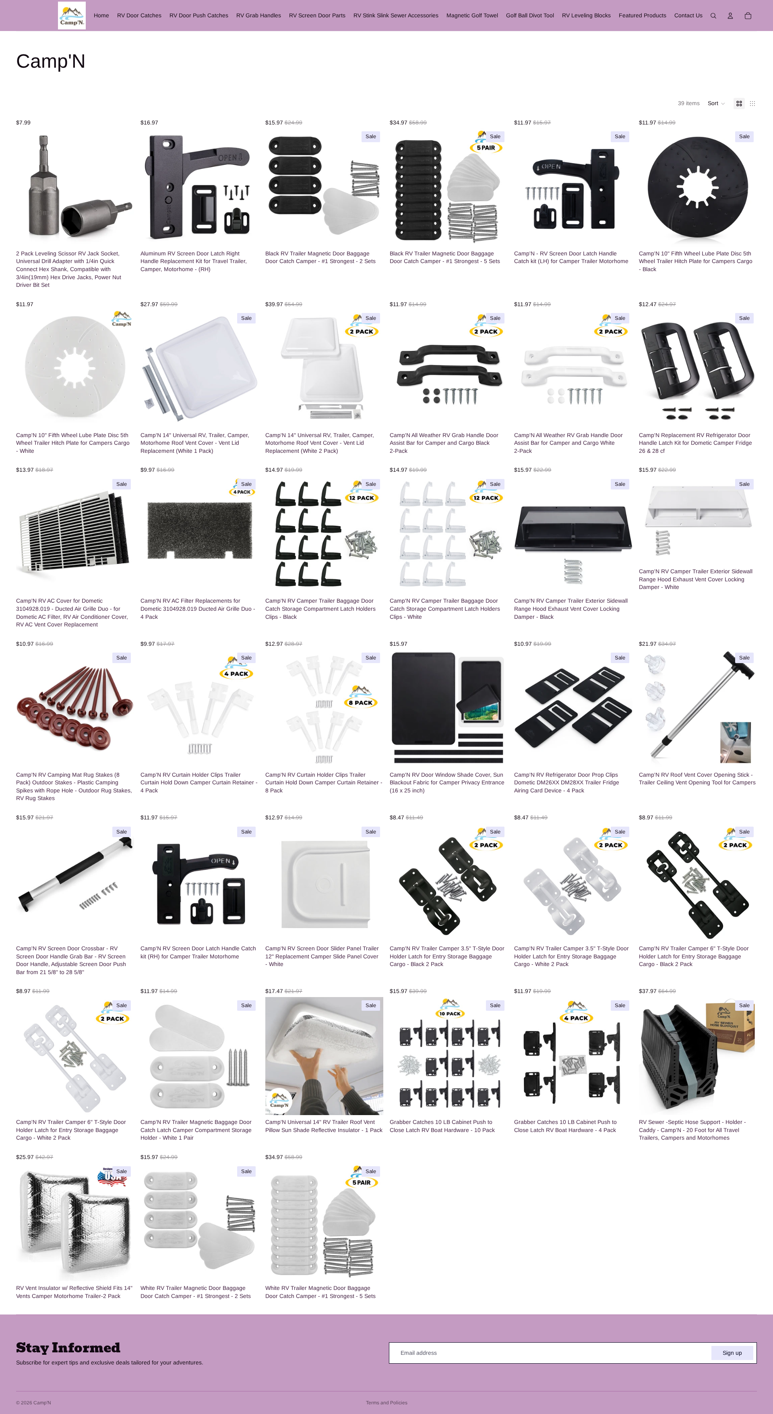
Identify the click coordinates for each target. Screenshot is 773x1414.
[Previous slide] (28, 187)
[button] (716, 103)
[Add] (122, 234)
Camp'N (42, 1403)
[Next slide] (122, 187)
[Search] (713, 16)
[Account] (730, 16)
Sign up (732, 1353)
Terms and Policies (386, 1403)
